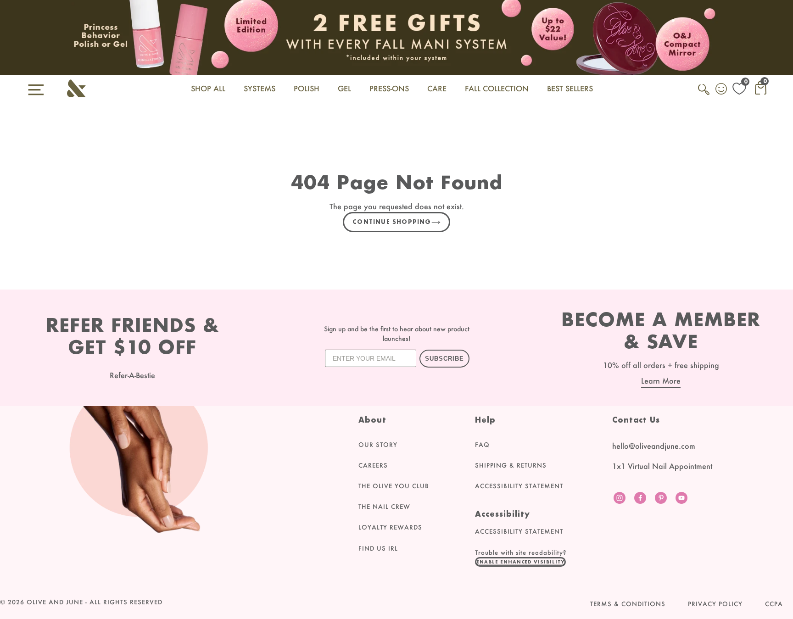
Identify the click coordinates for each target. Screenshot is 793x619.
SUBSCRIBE (444, 358)
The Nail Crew (384, 506)
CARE (437, 88)
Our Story (377, 444)
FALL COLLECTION (497, 88)
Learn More (661, 380)
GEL (344, 88)
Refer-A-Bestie (132, 375)
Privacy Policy (715, 604)
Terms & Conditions (627, 604)
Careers (373, 465)
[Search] (704, 94)
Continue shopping (391, 221)
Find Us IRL (378, 548)
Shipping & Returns (511, 465)
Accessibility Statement (519, 486)
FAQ (482, 444)
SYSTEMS (259, 88)
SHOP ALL (208, 88)
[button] (520, 561)
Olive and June (55, 602)
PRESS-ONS (389, 88)
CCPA (774, 604)
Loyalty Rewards (390, 527)
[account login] (721, 89)
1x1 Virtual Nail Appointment (662, 466)
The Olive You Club (393, 486)
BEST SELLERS (570, 88)
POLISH (306, 88)
